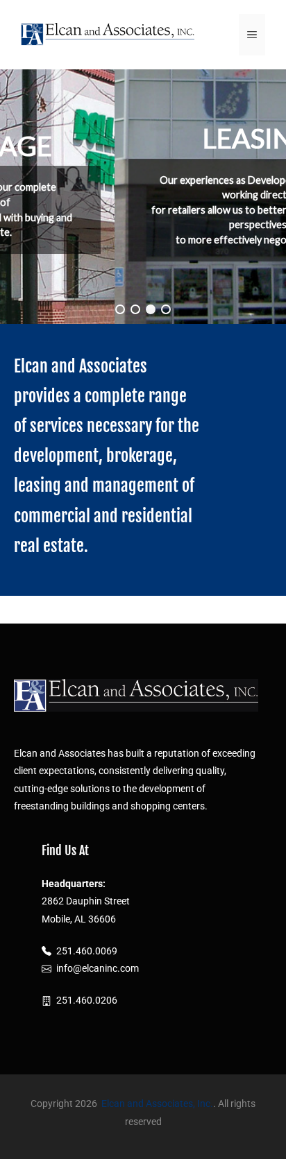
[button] (120, 309)
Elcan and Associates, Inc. (157, 1103)
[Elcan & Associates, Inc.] (107, 34)
